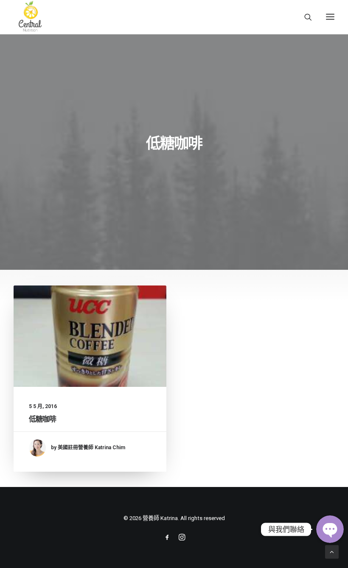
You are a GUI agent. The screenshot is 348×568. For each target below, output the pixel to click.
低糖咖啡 (42, 419)
